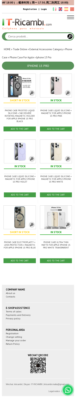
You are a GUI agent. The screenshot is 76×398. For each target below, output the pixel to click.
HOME (7, 49)
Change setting (14, 336)
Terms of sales (13, 311)
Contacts (10, 296)
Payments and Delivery (18, 315)
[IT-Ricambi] (27, 30)
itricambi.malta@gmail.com (56, 384)
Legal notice (54, 391)
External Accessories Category (46, 49)
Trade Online (20, 49)
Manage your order (16, 340)
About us (10, 293)
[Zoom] (32, 93)
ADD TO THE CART (20, 128)
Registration (30, 9)
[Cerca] (69, 36)
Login (44, 9)
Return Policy (13, 343)
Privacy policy (13, 318)
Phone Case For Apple (22, 57)
